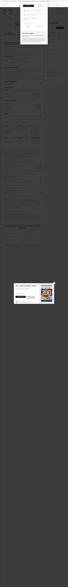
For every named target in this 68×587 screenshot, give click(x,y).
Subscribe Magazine (47, 300)
